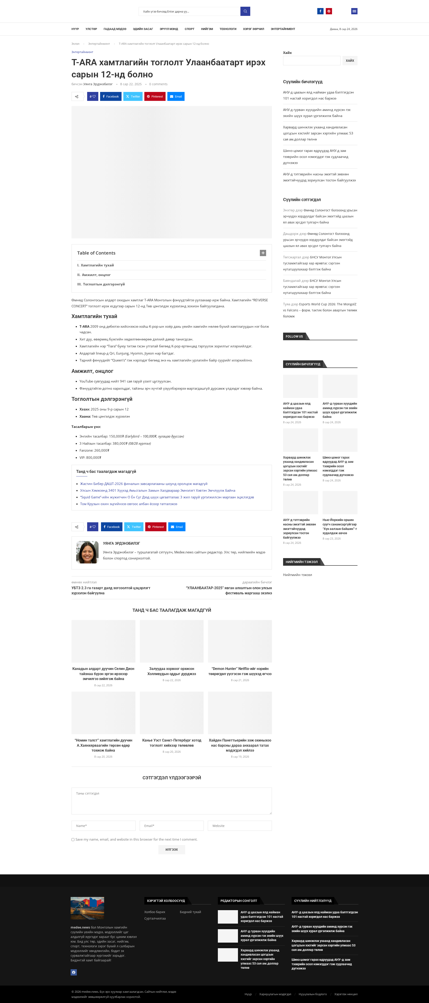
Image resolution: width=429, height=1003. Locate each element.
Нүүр (75, 29)
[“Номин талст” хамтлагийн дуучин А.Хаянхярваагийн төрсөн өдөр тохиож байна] (103, 713)
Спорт (189, 29)
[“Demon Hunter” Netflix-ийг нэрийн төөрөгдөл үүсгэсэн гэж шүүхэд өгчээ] (240, 641)
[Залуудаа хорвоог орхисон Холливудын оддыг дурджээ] (172, 641)
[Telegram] (337, 11)
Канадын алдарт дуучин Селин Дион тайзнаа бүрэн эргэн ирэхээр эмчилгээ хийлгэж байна (103, 674)
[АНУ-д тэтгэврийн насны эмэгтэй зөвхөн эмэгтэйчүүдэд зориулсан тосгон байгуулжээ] (300, 502)
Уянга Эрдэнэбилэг (98, 84)
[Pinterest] (329, 11)
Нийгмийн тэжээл (297, 574)
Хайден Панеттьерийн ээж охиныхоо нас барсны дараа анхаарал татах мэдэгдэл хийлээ (240, 745)
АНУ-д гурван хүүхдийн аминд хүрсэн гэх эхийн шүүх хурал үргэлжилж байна (340, 410)
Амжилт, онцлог (96, 274)
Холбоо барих (154, 912)
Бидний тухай (190, 912)
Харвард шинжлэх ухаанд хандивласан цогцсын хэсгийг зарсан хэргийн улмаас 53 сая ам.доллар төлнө (318, 133)
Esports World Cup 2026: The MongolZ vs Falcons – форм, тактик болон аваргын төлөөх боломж (320, 310)
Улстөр (91, 29)
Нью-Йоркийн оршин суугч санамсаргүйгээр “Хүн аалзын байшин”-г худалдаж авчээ (340, 526)
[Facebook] (320, 11)
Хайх (287, 52)
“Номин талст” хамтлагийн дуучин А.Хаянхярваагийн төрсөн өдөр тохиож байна (103, 745)
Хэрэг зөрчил (253, 29)
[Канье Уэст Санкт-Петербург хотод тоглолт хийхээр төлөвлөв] (172, 713)
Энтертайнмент (283, 29)
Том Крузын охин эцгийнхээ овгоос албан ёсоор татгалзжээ (128, 504)
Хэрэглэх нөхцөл (346, 994)
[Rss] (346, 11)
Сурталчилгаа (155, 918)
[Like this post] (94, 96)
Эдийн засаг (143, 29)
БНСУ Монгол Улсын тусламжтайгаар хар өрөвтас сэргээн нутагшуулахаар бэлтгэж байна (312, 263)
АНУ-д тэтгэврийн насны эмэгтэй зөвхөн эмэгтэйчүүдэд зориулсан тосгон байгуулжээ (299, 528)
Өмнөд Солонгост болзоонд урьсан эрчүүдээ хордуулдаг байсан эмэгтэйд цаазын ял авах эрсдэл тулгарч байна (320, 216)
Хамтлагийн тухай (97, 265)
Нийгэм (207, 29)
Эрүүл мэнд (169, 29)
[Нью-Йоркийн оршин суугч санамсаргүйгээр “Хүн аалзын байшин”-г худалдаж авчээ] (340, 502)
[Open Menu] (354, 11)
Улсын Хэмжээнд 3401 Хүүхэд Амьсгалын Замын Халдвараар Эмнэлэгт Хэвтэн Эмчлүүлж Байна (157, 490)
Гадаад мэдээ (115, 29)
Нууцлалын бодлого (313, 994)
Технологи (228, 29)
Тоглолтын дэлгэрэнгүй (104, 284)
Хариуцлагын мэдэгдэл (275, 994)
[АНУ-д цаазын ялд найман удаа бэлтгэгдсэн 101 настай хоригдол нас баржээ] (300, 386)
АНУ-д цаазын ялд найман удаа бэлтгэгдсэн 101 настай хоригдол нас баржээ (300, 410)
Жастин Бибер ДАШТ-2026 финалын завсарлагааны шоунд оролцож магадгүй (144, 483)
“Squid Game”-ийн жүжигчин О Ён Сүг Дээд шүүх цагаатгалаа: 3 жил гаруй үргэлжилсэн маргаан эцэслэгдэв (167, 497)
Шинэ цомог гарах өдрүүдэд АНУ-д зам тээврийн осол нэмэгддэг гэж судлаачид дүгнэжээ (315, 156)
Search (245, 11)
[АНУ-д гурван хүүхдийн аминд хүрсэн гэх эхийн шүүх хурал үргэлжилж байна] (340, 386)
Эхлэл (75, 44)
